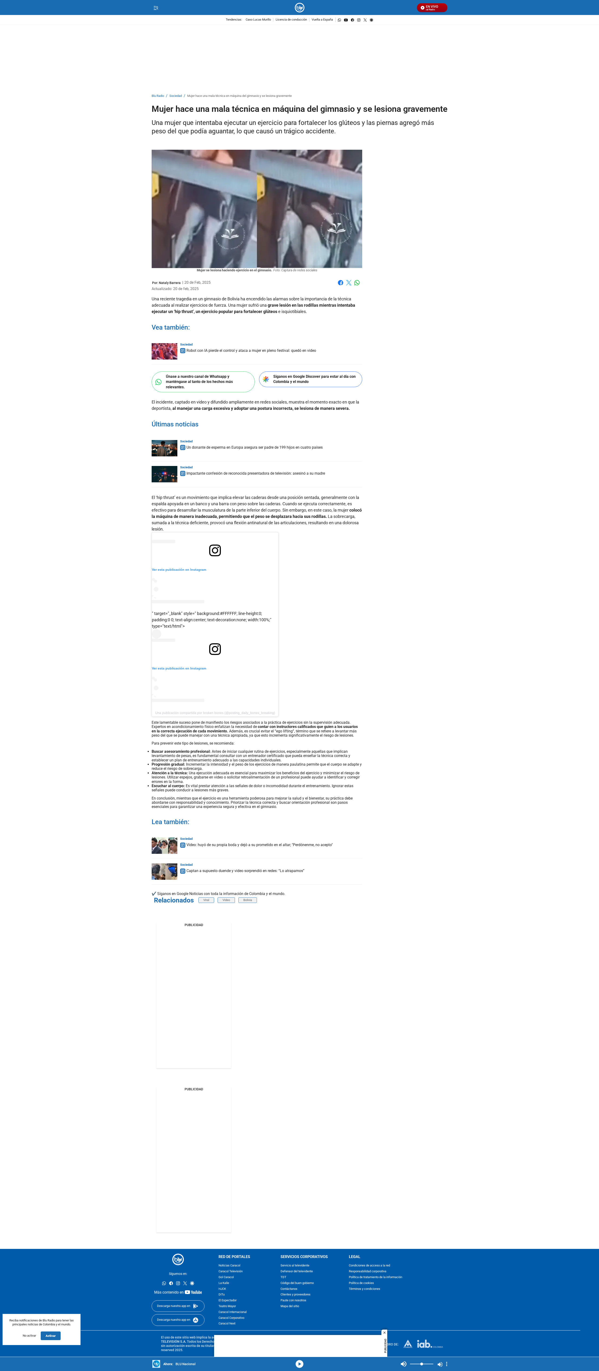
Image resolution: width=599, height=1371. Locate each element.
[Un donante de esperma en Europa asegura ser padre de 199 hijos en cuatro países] (164, 448)
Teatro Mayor (227, 1306)
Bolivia (247, 900)
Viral (206, 900)
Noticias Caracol (229, 1265)
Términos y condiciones (364, 1289)
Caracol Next (227, 1323)
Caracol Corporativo (231, 1318)
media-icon (299, 1364)
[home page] (299, 7)
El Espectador (228, 1300)
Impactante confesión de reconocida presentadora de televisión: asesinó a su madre (255, 473)
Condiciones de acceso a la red (369, 1265)
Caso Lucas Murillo (258, 20)
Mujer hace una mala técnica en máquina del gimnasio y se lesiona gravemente (239, 96)
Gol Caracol (226, 1277)
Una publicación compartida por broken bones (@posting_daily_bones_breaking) (215, 713)
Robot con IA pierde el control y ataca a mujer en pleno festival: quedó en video (251, 350)
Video (226, 900)
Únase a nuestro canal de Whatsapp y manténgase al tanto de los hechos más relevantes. (199, 381)
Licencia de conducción (291, 20)
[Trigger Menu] (156, 7)
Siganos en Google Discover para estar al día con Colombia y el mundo (314, 379)
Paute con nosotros (293, 1300)
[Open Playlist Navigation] (446, 1364)
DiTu (222, 1294)
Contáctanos (289, 1289)
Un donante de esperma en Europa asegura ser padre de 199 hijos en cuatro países (254, 447)
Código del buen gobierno (297, 1283)
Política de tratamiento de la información (375, 1277)
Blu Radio (158, 96)
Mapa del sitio (290, 1306)
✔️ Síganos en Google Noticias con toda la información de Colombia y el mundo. (218, 893)
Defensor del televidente (297, 1271)
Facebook (340, 285)
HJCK (222, 1289)
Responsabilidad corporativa (367, 1271)
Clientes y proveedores (295, 1294)
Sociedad (175, 96)
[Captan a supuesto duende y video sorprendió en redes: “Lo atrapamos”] (164, 871)
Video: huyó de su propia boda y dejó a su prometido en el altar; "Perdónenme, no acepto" (259, 845)
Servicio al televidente (295, 1265)
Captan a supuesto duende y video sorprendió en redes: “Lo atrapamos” (245, 871)
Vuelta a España (322, 20)
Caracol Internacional (233, 1312)
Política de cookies (361, 1283)
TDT (283, 1277)
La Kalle (224, 1283)
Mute (403, 1364)
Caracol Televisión (231, 1271)
